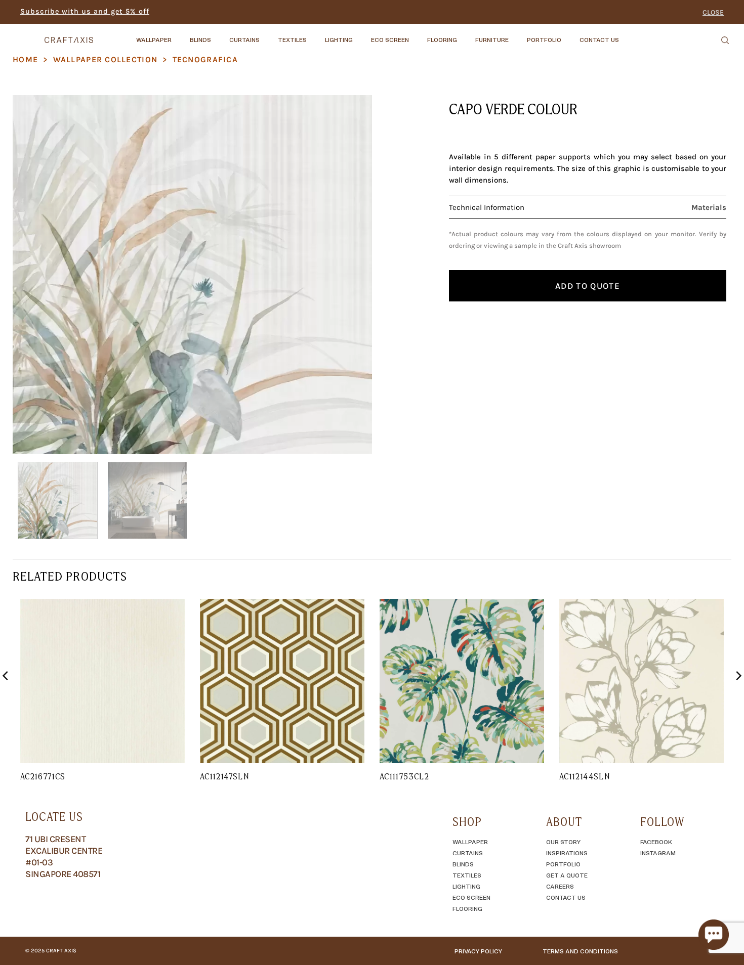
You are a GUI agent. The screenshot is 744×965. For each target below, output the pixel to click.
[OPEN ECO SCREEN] (417, 35)
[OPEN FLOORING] (466, 35)
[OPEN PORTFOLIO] (570, 35)
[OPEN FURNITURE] (517, 35)
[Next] (352, 275)
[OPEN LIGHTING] (361, 35)
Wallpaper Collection (105, 59)
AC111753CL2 (404, 776)
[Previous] (32, 275)
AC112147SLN (224, 776)
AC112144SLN (584, 776)
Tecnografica (205, 59)
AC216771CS (43, 776)
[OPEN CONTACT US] (628, 35)
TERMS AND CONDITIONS (580, 950)
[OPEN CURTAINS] (268, 35)
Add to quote (587, 286)
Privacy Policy (478, 950)
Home (25, 59)
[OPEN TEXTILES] (315, 35)
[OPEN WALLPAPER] (180, 35)
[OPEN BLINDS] (220, 35)
